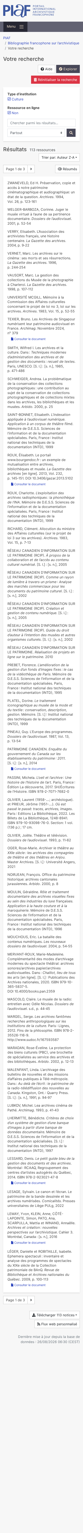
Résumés (69, 169)
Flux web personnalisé (58, 1324)
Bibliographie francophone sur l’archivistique (43, 43)
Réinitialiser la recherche (57, 80)
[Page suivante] (31, 169)
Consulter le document (30, 339)
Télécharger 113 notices (55, 1315)
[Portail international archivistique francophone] (41, 10)
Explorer (69, 69)
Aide (48, 69)
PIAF (6, 38)
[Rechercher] (71, 133)
